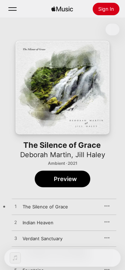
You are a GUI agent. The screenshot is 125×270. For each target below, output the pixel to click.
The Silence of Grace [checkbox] (45, 206)
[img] (62, 9)
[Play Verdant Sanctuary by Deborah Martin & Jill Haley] (16, 238)
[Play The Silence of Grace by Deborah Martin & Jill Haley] (16, 207)
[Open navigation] (12, 9)
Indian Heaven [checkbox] (38, 222)
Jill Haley (90, 155)
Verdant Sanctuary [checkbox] (42, 238)
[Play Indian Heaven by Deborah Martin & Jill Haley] (16, 222)
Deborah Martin (45, 155)
